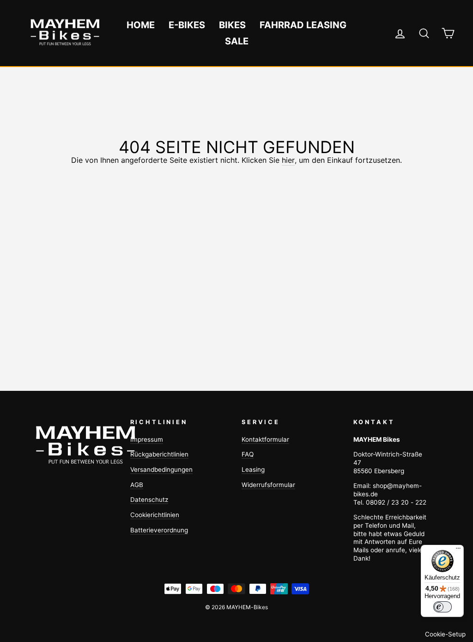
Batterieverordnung (159, 530)
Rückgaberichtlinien (159, 454)
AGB (136, 484)
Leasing (253, 469)
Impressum (146, 439)
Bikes (232, 25)
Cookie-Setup (445, 634)
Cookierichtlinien (154, 515)
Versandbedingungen (161, 469)
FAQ (248, 454)
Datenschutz (149, 499)
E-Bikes (187, 25)
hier (288, 160)
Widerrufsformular (268, 484)
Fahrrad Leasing (303, 25)
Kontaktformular (265, 439)
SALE (237, 41)
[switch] (442, 606)
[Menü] (458, 550)
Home (141, 25)
